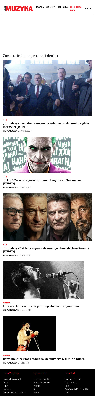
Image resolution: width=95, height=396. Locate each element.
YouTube (37, 385)
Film (59, 6)
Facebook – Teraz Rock (42, 379)
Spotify (36, 392)
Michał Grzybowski (11, 131)
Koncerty (50, 6)
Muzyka (40, 6)
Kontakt (6, 382)
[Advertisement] (47, 34)
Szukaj (88, 8)
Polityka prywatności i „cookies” (14, 392)
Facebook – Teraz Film (42, 382)
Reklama (6, 385)
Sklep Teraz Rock (75, 8)
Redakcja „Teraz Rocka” (73, 379)
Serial (65, 6)
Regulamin (7, 389)
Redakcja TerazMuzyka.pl (12, 379)
